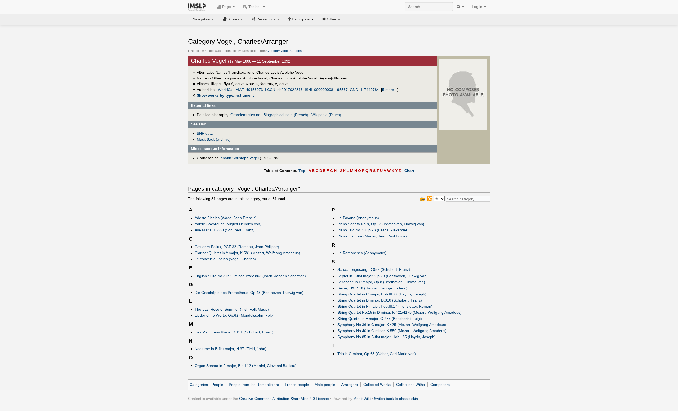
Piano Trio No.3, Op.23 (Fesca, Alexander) (373, 230)
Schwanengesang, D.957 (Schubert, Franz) (373, 269)
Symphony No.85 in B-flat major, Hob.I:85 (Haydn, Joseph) (386, 337)
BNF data (205, 133)
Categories (199, 384)
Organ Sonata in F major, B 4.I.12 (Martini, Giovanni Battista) (246, 366)
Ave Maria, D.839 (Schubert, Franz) (225, 230)
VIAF (240, 89)
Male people (325, 384)
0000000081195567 (331, 89)
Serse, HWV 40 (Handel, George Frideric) (372, 288)
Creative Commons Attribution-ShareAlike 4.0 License (284, 398)
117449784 (369, 89)
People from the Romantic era (254, 384)
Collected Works (377, 384)
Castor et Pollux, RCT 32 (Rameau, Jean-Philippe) (237, 247)
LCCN (270, 89)
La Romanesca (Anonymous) (361, 253)
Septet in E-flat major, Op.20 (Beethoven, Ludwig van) (382, 276)
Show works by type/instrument (225, 95)
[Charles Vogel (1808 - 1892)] (463, 94)
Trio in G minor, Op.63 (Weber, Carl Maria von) (376, 354)
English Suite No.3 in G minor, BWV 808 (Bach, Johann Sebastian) (250, 276)
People (217, 384)
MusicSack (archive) (214, 139)
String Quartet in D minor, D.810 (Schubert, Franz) (379, 300)
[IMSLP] (198, 6)
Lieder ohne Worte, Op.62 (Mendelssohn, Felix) (235, 315)
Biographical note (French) (286, 115)
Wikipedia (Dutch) (326, 115)
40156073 (254, 89)
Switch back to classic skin (396, 398)
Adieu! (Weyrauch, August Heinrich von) (228, 224)
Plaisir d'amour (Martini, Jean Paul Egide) (372, 236)
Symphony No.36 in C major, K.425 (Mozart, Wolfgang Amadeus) (391, 324)
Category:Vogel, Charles (284, 51)
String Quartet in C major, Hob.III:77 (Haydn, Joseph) (381, 294)
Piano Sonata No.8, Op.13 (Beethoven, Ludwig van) (380, 224)
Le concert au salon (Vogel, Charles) (225, 259)
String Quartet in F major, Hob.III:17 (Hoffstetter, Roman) (384, 306)
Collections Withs (410, 384)
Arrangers (349, 384)
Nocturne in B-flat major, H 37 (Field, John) (230, 349)
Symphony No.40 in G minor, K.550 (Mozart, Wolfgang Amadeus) (392, 331)
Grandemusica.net (245, 115)
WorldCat (226, 89)
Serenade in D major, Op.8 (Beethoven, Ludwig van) (381, 282)
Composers (440, 384)
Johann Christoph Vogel (239, 158)
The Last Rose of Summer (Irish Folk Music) (232, 309)
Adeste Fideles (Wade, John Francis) (226, 218)
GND (354, 89)
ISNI (308, 89)
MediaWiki (362, 398)
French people (297, 384)
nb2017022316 (290, 89)
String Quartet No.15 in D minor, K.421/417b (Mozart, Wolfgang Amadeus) (399, 312)
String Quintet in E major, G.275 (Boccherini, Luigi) (379, 318)
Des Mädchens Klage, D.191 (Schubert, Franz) (234, 332)
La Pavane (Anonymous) (358, 218)
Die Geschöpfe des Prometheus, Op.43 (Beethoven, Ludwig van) (249, 292)
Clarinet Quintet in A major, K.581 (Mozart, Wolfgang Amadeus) (247, 253)
